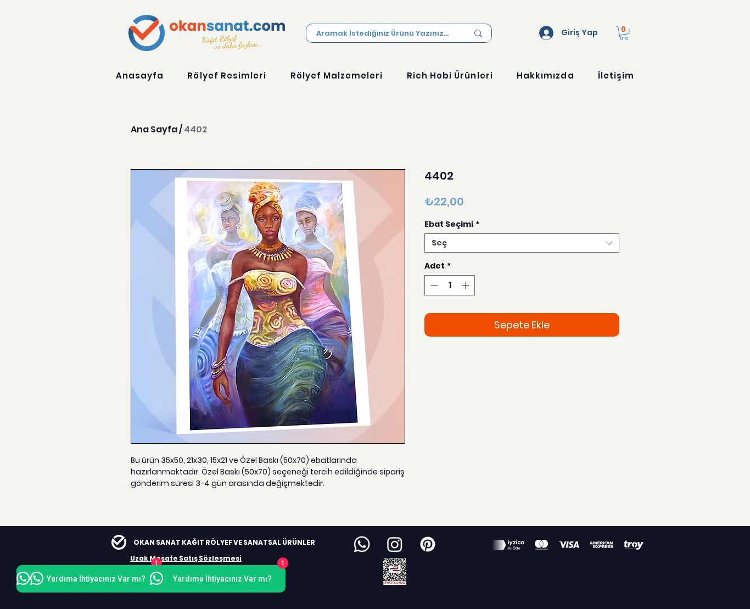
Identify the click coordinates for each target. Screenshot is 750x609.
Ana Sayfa (154, 129)
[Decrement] (433, 285)
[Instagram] (395, 544)
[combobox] (521, 243)
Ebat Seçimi (451, 224)
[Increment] (466, 285)
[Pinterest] (428, 544)
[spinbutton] (450, 285)
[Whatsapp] (362, 544)
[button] (624, 33)
